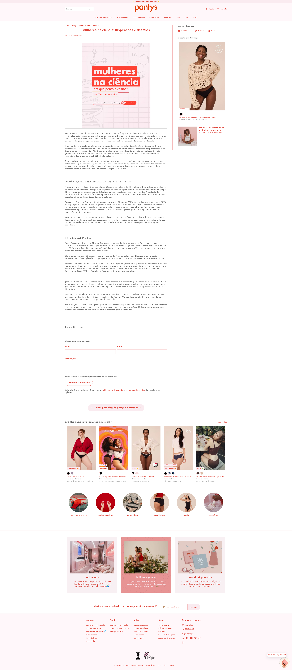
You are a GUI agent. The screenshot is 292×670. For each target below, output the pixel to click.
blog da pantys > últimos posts (84, 26)
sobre (195, 18)
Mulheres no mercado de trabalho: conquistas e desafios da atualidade (211, 130)
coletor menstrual (93, 628)
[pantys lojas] (92, 557)
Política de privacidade (112, 390)
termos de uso (150, 665)
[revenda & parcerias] (200, 557)
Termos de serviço (136, 390)
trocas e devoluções (166, 635)
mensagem (70, 358)
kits (178, 18)
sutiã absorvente (93, 635)
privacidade (162, 665)
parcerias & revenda (166, 638)
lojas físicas (139, 635)
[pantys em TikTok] (199, 638)
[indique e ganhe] (146, 557)
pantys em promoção (119, 625)
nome (68, 347)
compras (171, 665)
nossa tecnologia (141, 628)
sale (186, 18)
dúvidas (161, 632)
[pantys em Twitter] (195, 638)
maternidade (122, 18)
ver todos (222, 422)
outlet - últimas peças (119, 628)
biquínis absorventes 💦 (96, 632)
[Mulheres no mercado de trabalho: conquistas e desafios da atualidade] (187, 136)
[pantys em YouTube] (191, 638)
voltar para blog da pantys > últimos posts (117, 408)
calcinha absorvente (103, 18)
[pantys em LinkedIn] (183, 642)
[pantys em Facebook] (187, 638)
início (67, 26)
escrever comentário (79, 382)
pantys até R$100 (117, 632)
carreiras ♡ (139, 638)
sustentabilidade (141, 632)
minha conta (163, 625)
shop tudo (168, 18)
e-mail (120, 347)
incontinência (139, 18)
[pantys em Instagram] (183, 638)
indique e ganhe (165, 628)
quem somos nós (141, 625)
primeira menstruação (95, 625)
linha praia (154, 18)
